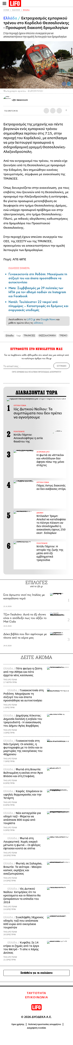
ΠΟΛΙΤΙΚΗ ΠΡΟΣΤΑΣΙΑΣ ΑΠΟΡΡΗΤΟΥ (44, 372)
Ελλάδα (26, 10)
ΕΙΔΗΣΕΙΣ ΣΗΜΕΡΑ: (19, 268)
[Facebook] (64, 84)
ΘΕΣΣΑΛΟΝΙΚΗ (47, 335)
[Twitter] (69, 84)
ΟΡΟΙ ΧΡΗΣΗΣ (18, 372)
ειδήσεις (38, 322)
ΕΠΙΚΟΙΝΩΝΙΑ (36, 997)
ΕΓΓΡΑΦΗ (61, 365)
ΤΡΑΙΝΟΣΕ (29, 335)
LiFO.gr (31, 319)
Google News (48, 319)
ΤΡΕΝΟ (63, 335)
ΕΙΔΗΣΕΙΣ (16, 10)
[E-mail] (59, 110)
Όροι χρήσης (18, 1024)
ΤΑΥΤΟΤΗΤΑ (36, 993)
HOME (6, 10)
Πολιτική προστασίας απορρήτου (44, 1024)
